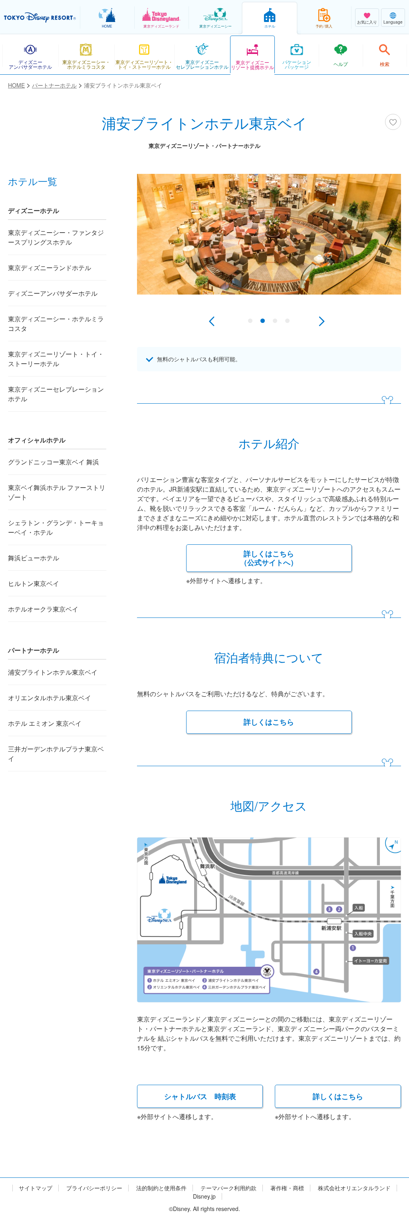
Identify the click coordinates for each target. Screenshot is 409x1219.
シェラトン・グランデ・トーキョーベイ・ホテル (56, 527)
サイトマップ (35, 1188)
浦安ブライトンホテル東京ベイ (52, 672)
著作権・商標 (287, 1188)
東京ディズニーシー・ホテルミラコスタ (56, 323)
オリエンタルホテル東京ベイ (49, 697)
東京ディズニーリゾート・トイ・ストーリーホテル (56, 358)
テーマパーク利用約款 (228, 1188)
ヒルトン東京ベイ (33, 583)
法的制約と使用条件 (161, 1188)
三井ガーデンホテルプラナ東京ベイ (56, 753)
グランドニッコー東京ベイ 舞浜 (53, 461)
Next (322, 321)
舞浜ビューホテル (33, 557)
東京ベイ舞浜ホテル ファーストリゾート (56, 492)
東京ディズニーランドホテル (49, 267)
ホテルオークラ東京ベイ (43, 608)
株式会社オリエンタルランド (354, 1188)
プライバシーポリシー (94, 1188)
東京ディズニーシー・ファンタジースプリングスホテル (56, 237)
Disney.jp (204, 1196)
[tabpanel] (269, 246)
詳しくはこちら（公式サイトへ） (269, 558)
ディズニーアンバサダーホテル (52, 293)
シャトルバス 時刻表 (200, 1096)
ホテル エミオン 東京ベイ (44, 723)
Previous (212, 321)
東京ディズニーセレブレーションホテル (56, 393)
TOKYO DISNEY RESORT (40, 17)
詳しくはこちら (269, 722)
